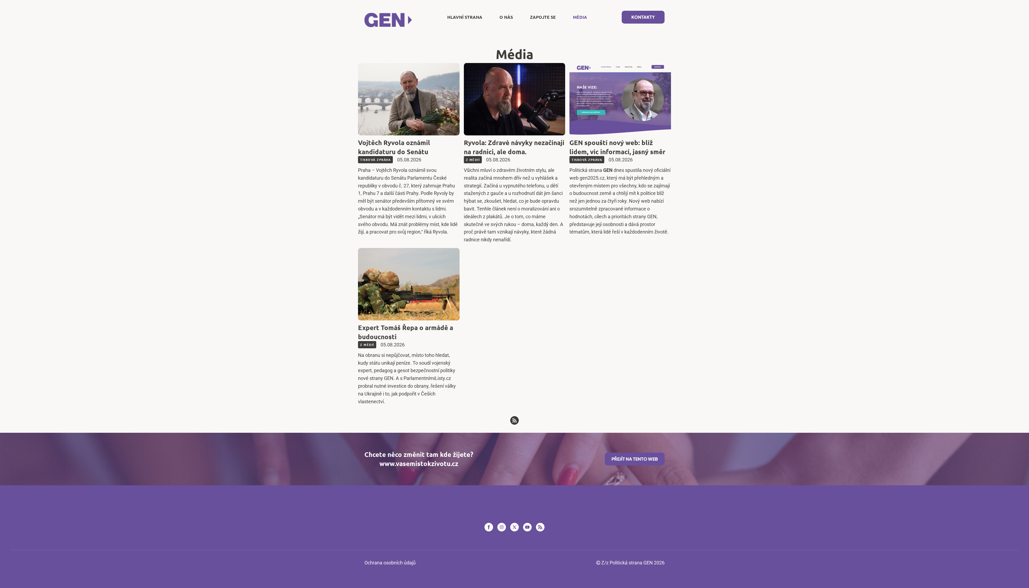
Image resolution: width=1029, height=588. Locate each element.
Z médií (473, 159)
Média (580, 17)
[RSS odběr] (514, 420)
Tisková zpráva (375, 159)
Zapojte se (543, 17)
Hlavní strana (464, 17)
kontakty (643, 17)
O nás (506, 17)
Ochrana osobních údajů (390, 562)
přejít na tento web (635, 459)
